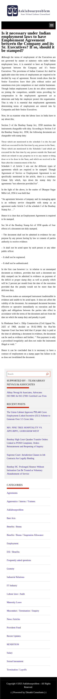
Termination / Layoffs (17, 670)
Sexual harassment (15, 661)
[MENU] (51, 25)
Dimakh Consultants (35, 692)
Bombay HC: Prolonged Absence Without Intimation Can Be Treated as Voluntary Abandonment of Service (25, 470)
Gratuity (10, 569)
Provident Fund (14, 627)
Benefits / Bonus (14, 526)
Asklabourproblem (15, 510)
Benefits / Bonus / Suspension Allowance (25, 535)
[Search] (47, 374)
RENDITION (13, 644)
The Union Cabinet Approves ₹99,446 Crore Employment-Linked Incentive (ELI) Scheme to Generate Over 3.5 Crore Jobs (28, 415)
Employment (12, 543)
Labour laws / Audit (16, 594)
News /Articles (13, 619)
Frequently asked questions (19, 560)
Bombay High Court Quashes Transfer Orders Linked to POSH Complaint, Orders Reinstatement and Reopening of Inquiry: (27, 443)
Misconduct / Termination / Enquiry (23, 611)
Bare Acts (11, 518)
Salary (10, 653)
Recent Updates (14, 636)
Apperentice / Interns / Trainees (21, 501)
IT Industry (12, 585)
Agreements (12, 493)
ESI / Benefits (13, 552)
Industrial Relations (15, 577)
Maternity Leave (14, 602)
